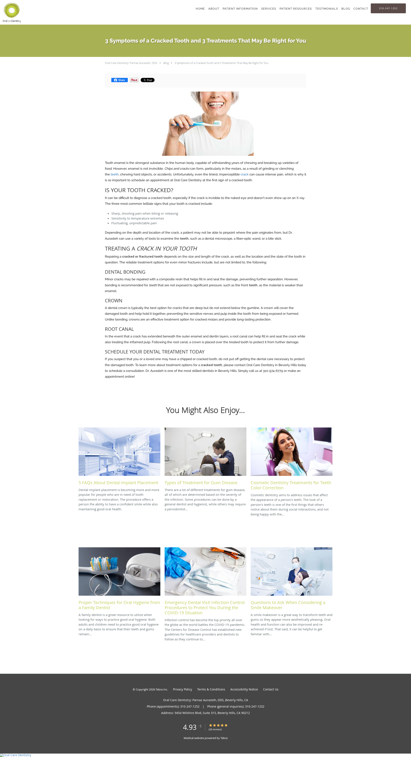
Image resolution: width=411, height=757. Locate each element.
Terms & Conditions (211, 689)
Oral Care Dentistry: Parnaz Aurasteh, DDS (131, 63)
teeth (115, 174)
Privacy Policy (182, 689)
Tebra (224, 738)
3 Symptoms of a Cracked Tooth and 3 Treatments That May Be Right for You (221, 63)
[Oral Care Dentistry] (205, 755)
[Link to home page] (11, 12)
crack (245, 174)
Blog (166, 63)
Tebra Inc (161, 689)
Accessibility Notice (244, 689)
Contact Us (270, 689)
